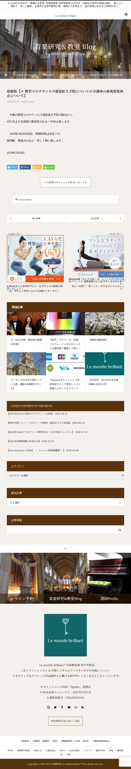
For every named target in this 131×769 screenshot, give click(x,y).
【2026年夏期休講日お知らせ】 (24, 441)
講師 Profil (100, 750)
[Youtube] (69, 707)
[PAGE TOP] (65, 548)
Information (27, 101)
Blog (111, 750)
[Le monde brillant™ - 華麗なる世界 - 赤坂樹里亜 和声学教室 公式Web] (65, 635)
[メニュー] (126, 14)
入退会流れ (51, 750)
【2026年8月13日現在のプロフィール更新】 (30, 413)
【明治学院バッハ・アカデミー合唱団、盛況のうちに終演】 (39, 422)
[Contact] (75, 707)
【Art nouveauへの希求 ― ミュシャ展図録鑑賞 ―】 (36, 450)
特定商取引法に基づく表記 (65, 721)
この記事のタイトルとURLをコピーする (65, 182)
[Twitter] (55, 707)
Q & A (62, 750)
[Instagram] (48, 707)
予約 (69, 754)
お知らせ (37, 750)
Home (10, 750)
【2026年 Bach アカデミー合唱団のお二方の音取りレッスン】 (40, 432)
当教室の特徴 (23, 750)
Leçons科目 (74, 750)
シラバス (88, 750)
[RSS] (82, 707)
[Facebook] (62, 707)
